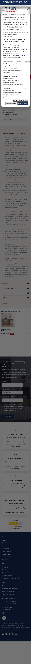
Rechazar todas (11, 103)
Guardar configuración (20, 100)
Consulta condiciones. (21, 4)
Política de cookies (7, 36)
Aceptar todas (23, 103)
